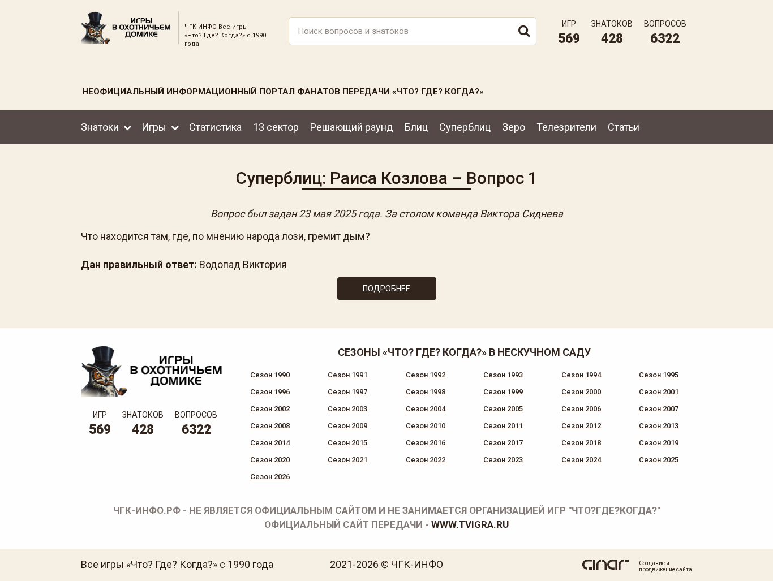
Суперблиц (465, 127)
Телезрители (566, 127)
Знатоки (100, 127)
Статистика (215, 127)
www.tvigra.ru (470, 524)
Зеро (513, 127)
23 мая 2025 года (339, 214)
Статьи (623, 127)
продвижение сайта (665, 569)
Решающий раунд (351, 127)
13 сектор (276, 127)
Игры (153, 127)
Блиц (416, 127)
